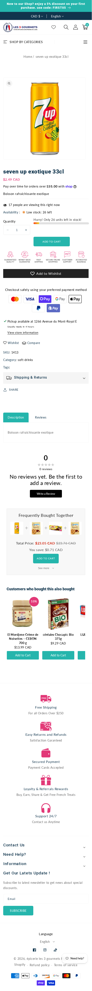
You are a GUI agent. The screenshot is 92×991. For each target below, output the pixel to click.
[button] (66, 27)
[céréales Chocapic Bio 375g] (58, 614)
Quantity (9, 221)
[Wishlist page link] (53, 27)
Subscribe (18, 910)
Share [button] (14, 389)
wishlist (13, 343)
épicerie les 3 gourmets (43, 958)
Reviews (41, 417)
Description (16, 417)
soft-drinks (25, 360)
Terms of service (65, 965)
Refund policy (40, 965)
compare (33, 343)
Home (27, 56)
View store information (22, 332)
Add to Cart (46, 558)
